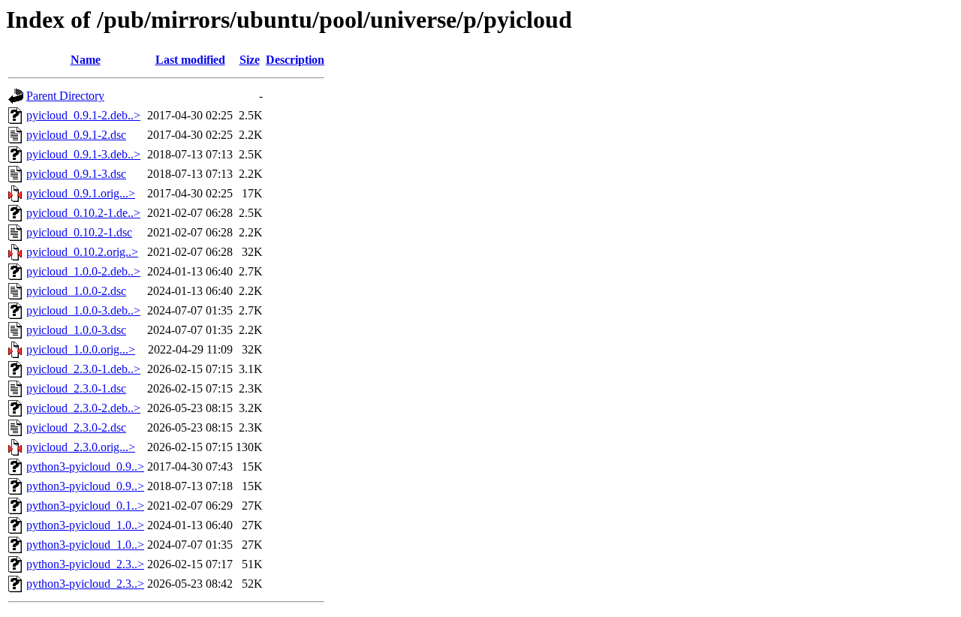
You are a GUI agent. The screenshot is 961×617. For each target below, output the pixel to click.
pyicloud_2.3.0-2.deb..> (83, 408)
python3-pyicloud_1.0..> (85, 525)
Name (86, 59)
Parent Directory (65, 95)
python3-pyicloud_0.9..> (85, 466)
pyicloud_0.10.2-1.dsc (79, 232)
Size (249, 59)
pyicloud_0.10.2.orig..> (82, 251)
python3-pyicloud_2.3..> (85, 564)
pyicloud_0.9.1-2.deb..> (83, 115)
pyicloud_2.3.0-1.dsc (76, 388)
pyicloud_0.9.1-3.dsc (76, 173)
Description (295, 59)
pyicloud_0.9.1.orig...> (80, 193)
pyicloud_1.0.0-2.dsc (76, 290)
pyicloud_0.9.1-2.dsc (76, 134)
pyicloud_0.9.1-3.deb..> (83, 154)
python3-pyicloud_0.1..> (85, 505)
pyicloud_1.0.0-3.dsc (76, 330)
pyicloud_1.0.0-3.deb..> (83, 310)
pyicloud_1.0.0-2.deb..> (83, 271)
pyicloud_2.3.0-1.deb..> (83, 369)
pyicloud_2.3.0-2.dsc (76, 427)
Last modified (190, 59)
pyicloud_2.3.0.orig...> (80, 447)
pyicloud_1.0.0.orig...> (80, 349)
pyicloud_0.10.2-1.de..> (83, 212)
